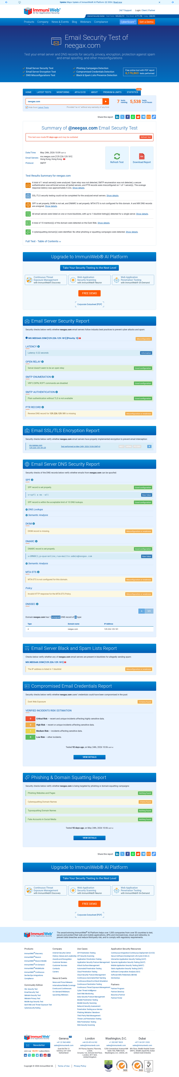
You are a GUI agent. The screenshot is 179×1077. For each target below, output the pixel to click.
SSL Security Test (31, 989)
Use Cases (82, 948)
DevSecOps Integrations (33, 975)
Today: (145, 16)
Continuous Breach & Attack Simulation (92, 981)
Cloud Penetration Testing (87, 972)
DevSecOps (115, 978)
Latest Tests (44, 92)
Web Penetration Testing (86, 1022)
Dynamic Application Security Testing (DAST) (128, 962)
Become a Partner (118, 995)
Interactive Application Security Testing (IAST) (128, 959)
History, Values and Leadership (64, 956)
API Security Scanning (85, 956)
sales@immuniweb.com (63, 1045)
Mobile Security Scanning (87, 1003)
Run (106, 101)
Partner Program (117, 988)
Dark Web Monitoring (85, 994)
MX (149, 611)
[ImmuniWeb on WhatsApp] (33, 1054)
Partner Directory (117, 992)
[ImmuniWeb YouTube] (45, 1054)
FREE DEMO (89, 293)
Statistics (134, 91)
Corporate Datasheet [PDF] (89, 304)
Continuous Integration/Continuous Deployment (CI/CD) (133, 953)
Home (28, 92)
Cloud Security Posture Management (91, 975)
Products (28, 948)
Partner (151, 10)
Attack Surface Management (88, 965)
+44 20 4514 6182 (89, 1042)
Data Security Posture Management (91, 997)
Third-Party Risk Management (88, 1016)
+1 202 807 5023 (116, 1042)
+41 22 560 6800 (63, 1042)
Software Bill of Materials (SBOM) (124, 975)
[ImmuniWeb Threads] (49, 1054)
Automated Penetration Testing (89, 968)
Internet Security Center (96, 16)
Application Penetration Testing (89, 959)
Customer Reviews (60, 962)
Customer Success (60, 965)
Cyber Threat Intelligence (86, 990)
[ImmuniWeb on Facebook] (41, 1054)
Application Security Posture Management (93, 962)
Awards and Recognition (62, 959)
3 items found (145, 802)
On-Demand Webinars (61, 992)
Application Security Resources (126, 948)
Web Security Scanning (86, 1025)
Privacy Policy (80, 1066)
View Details (89, 757)
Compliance (29, 978)
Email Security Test (31, 992)
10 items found (145, 702)
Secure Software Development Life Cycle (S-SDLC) (130, 956)
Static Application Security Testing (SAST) (127, 968)
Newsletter (39, 1045)
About (94, 92)
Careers (56, 972)
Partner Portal (116, 998)
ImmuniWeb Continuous (34, 972)
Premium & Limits (112, 92)
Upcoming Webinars (60, 995)
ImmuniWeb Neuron (32, 957)
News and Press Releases (62, 982)
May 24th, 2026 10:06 (80, 446)
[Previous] (6, 2)
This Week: (130, 16)
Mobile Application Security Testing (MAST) (127, 965)
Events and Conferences (62, 988)
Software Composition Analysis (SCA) (125, 972)
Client (144, 10)
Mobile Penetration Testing (87, 1000)
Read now (117, 2)
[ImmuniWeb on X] (29, 1054)
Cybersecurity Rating (32, 1008)
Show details (78, 188)
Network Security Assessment (88, 1006)
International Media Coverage (64, 985)
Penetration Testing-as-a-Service (89, 1009)
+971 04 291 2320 (142, 1042)
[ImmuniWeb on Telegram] (37, 1054)
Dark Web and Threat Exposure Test (38, 1005)
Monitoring (63, 92)
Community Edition (33, 985)
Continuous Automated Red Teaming (91, 978)
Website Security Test (32, 995)
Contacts (56, 968)
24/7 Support (125, 10)
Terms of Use (64, 1066)
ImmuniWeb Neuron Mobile (35, 961)
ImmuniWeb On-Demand (34, 965)
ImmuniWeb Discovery (33, 953)
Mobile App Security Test (33, 1002)
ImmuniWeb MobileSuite (34, 968)
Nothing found (145, 793)
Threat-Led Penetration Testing (89, 1019)
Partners (115, 984)
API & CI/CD (80, 92)
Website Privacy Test (32, 998)
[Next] (173, 2)
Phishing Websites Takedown (88, 1012)
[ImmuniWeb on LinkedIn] (25, 1054)
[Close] (159, 2)
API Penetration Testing (86, 953)
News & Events (60, 978)
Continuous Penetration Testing (89, 984)
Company (57, 948)
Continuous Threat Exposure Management (93, 987)
